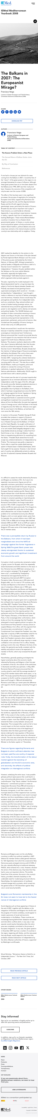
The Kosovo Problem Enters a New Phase (17, 153)
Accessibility (24, 1107)
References (6, 168)
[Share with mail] (19, 112)
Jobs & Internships (19, 1089)
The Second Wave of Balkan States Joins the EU (17, 159)
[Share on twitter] (3, 112)
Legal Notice (30, 1107)
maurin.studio (34, 1112)
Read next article (19, 978)
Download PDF (17, 121)
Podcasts (4, 1062)
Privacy (35, 1107)
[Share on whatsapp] (11, 112)
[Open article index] (35, 21)
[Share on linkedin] (15, 112)
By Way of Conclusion (10, 164)
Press (3, 1064)
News (3, 1060)
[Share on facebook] (7, 112)
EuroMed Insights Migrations (10, 1041)
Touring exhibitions (7, 1066)
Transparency (5, 1068)
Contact (3, 1070)
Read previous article (19, 971)
